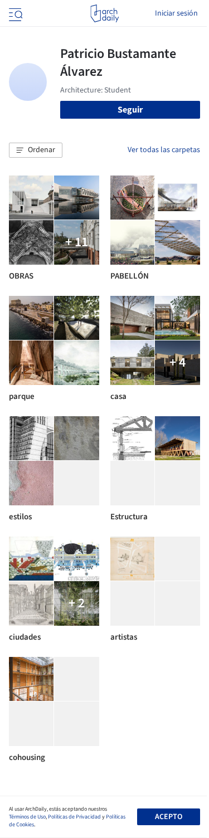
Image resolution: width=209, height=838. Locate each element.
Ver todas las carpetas (164, 149)
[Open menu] (14, 13)
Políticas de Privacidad (74, 817)
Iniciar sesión (176, 13)
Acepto (168, 816)
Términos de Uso (27, 817)
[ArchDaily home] (104, 13)
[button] (35, 150)
